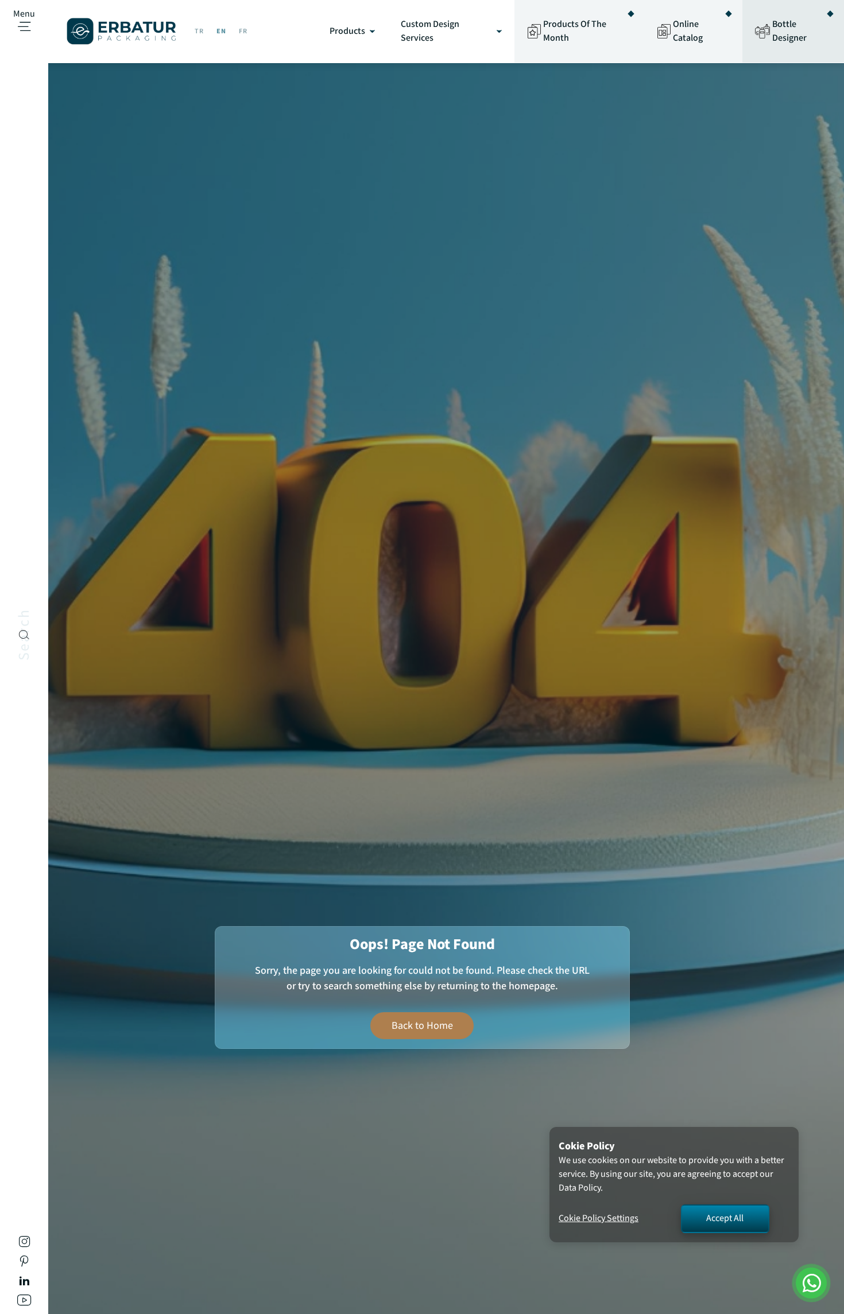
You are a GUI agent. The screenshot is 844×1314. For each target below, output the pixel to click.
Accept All (725, 1218)
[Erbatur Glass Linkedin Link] (24, 1283)
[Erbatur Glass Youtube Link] (24, 1302)
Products (347, 31)
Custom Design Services (430, 31)
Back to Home (422, 1025)
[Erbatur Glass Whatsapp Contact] (811, 1283)
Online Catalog (688, 31)
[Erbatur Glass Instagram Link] (24, 1244)
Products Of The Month (574, 31)
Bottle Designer (789, 31)
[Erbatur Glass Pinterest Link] (24, 1263)
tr (199, 31)
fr (243, 31)
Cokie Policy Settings (598, 1218)
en (221, 31)
